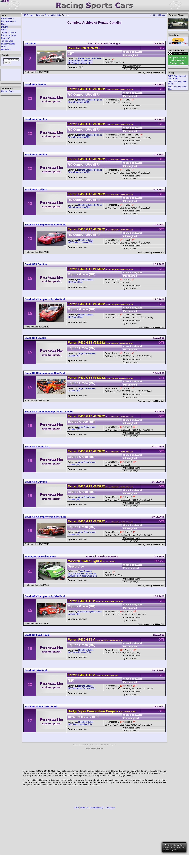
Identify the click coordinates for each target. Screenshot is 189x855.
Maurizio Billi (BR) (81, 574)
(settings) (154, 15)
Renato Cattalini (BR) (82, 63)
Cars (3, 24)
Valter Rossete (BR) (82, 652)
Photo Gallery (7, 18)
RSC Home (29, 15)
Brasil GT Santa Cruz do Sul (41, 706)
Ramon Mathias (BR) (82, 724)
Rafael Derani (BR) (87, 58)
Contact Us (110, 808)
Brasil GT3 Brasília (35, 338)
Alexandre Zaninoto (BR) (84, 688)
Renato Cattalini (52, 15)
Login (162, 15)
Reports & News (8, 35)
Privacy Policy (96, 808)
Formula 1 (5, 38)
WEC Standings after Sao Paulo (177, 77)
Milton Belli (159, 73)
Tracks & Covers (8, 32)
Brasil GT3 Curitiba (36, 119)
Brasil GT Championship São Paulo (45, 224)
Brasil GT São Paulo (36, 670)
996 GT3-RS (89, 48)
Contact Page (7, 91)
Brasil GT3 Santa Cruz (38, 446)
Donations (6, 49)
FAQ (76, 808)
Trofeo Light (90, 561)
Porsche (74, 48)
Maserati (74, 561)
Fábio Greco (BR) (89, 576)
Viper (82, 711)
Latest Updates (8, 44)
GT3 (88, 89)
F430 (81, 89)
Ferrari (72, 89)
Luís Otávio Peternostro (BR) (85, 101)
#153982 (99, 89)
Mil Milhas (30, 43)
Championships (8, 21)
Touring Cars (7, 41)
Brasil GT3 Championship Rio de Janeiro (49, 411)
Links (3, 46)
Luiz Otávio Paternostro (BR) (85, 171)
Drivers (39, 15)
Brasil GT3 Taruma (35, 84)
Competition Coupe (101, 711)
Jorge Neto (78, 282)
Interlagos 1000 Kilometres (40, 556)
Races (4, 30)
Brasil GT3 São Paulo (37, 635)
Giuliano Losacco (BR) (83, 242)
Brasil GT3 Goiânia (36, 189)
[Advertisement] (11, 74)
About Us (84, 808)
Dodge (72, 711)
